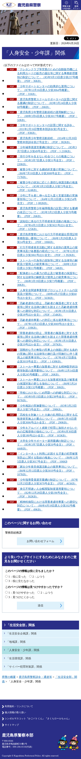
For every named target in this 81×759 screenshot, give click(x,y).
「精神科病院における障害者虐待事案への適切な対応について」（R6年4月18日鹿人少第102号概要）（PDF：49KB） (47, 505)
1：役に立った (17, 576)
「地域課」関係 (16, 641)
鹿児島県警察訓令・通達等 (35, 677)
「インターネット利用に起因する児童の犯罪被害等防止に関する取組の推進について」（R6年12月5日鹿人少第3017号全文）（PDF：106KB (47, 457)
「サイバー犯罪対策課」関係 (24, 666)
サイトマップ (12, 724)
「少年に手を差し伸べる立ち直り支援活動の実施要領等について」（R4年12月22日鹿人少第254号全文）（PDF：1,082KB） (47, 199)
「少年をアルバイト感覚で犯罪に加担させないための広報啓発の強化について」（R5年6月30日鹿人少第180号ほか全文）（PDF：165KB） (47, 431)
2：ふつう (38, 576)
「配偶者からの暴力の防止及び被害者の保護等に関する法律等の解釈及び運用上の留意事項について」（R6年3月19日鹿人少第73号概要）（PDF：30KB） (47, 279)
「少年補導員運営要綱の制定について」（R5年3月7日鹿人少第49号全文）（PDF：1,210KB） (47, 149)
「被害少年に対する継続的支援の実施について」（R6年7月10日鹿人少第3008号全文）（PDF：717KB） (47, 173)
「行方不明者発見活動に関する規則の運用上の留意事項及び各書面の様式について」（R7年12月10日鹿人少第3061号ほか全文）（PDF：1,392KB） (47, 251)
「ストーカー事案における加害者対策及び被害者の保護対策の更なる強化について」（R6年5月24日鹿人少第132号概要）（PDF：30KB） (47, 383)
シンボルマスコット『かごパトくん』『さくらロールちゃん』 (38, 718)
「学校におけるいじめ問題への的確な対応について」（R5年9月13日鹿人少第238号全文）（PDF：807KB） (47, 396)
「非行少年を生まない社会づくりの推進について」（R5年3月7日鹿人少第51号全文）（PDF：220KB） (46, 160)
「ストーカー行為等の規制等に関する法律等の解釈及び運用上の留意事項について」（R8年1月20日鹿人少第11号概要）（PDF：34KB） (47, 264)
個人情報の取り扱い (15, 712)
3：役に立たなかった (21, 581)
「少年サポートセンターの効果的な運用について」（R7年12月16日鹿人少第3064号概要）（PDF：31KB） (46, 90)
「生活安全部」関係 (20, 625)
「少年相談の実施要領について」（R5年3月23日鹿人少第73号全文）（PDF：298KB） (47, 407)
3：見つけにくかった (21, 597)
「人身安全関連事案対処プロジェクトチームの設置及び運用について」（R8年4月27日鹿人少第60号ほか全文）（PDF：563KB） (47, 294)
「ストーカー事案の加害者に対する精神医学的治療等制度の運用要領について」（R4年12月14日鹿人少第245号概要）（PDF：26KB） (47, 370)
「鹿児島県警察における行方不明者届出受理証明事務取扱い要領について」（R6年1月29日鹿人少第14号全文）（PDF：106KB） (47, 238)
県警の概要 (9, 677)
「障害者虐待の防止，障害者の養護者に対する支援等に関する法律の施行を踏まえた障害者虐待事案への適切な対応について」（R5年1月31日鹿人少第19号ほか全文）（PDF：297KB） (47, 339)
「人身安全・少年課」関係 (22, 650)
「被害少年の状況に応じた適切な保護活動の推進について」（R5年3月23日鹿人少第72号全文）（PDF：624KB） (47, 186)
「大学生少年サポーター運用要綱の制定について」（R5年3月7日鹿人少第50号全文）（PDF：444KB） (46, 444)
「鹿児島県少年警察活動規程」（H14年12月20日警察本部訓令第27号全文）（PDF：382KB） (47, 140)
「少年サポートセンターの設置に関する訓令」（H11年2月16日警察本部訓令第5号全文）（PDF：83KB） (46, 129)
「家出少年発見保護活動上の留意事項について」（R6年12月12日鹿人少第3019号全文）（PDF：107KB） (47, 470)
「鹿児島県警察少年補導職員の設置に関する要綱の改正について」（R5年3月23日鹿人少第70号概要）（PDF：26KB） (47, 212)
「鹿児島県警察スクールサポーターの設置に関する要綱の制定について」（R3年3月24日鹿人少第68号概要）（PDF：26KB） (47, 103)
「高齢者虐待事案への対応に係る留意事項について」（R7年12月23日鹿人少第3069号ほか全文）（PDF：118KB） (47, 324)
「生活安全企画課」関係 (21, 633)
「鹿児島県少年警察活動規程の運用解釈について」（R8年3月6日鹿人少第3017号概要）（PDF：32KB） (47, 116)
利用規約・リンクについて (19, 706)
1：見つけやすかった (21, 592)
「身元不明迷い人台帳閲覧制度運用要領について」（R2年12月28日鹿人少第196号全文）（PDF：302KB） (46, 492)
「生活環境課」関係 (18, 658)
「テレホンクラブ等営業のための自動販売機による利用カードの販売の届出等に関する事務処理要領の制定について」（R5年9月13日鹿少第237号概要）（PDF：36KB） (47, 75)
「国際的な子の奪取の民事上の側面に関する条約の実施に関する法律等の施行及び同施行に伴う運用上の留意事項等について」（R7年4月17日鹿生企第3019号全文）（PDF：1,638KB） (47, 355)
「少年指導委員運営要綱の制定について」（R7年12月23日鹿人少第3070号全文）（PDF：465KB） (47, 481)
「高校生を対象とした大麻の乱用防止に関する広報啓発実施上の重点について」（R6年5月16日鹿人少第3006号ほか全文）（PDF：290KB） (47, 418)
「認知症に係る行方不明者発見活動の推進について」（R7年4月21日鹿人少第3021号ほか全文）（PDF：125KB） (47, 225)
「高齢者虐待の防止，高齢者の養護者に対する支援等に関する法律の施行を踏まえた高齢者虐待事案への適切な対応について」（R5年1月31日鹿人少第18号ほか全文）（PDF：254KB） (47, 309)
